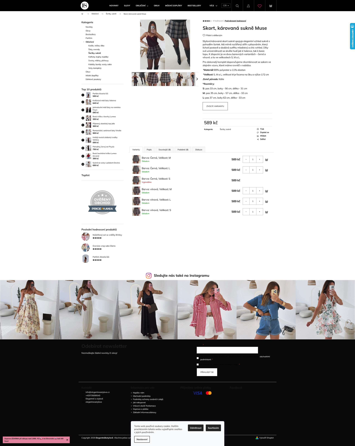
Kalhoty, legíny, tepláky (98, 57)
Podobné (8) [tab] (183, 149)
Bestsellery (91, 34)
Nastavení (142, 439)
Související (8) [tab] (165, 149)
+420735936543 (93, 395)
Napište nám (138, 392)
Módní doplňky (92, 75)
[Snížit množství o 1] (246, 159)
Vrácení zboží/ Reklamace (144, 406)
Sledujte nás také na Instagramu (181, 275)
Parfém (89, 38)
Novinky (89, 27)
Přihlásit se (207, 372)
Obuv (88, 71)
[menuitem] (114, 5)
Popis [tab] (149, 149)
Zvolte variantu (215, 106)
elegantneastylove (94, 402)
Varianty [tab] (136, 149)
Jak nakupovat (139, 402)
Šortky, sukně (94, 53)
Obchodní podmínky (142, 396)
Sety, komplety (94, 68)
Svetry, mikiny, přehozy (98, 60)
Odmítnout (195, 427)
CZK (225, 5)
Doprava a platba (140, 409)
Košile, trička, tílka (96, 45)
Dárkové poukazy (93, 79)
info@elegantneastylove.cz (98, 392)
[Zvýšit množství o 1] (259, 159)
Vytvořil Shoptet (266, 438)
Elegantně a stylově (94, 398)
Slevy (88, 30)
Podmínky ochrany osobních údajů (148, 399)
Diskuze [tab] (198, 149)
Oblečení (90, 42)
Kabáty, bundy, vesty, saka (100, 64)
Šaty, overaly (94, 49)
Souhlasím (213, 427)
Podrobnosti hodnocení (235, 21)
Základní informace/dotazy (144, 412)
